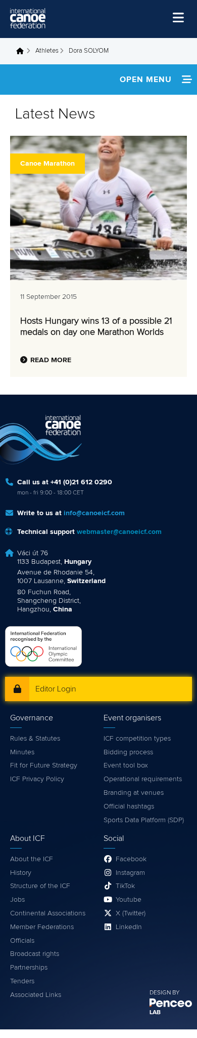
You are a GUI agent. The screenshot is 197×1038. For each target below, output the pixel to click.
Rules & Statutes (35, 738)
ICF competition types (137, 738)
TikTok (125, 886)
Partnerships (28, 967)
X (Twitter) (130, 913)
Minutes (22, 752)
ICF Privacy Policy (37, 779)
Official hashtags (129, 806)
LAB (155, 1013)
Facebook (131, 859)
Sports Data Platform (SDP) (144, 820)
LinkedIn (129, 927)
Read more (50, 360)
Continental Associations (47, 913)
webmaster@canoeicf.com (119, 531)
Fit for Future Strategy (43, 765)
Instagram (130, 872)
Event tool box (126, 765)
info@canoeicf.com (94, 513)
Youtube (128, 899)
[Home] (27, 18)
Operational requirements (143, 779)
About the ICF (31, 859)
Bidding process (128, 752)
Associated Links (35, 994)
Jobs (17, 899)
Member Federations (42, 927)
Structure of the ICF (40, 886)
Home (22, 51)
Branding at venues (134, 792)
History (20, 872)
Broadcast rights (34, 953)
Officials (22, 940)
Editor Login (55, 689)
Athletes (47, 51)
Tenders (22, 981)
